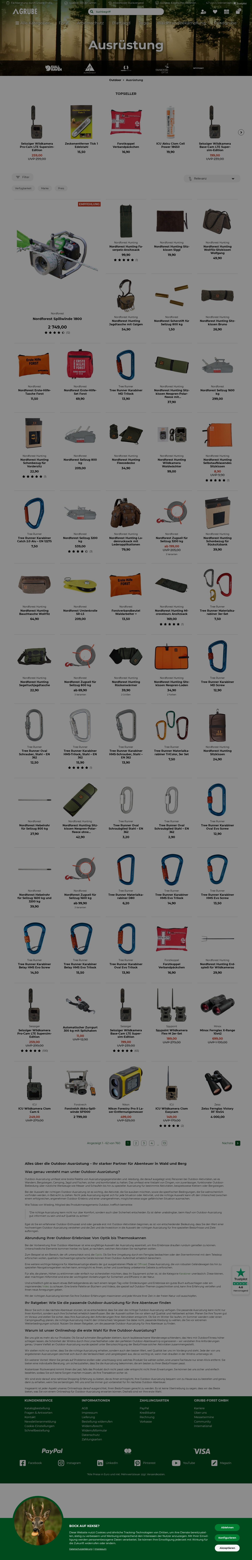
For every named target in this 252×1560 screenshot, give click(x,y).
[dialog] (126, 780)
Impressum (100, 1549)
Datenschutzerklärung (80, 1549)
